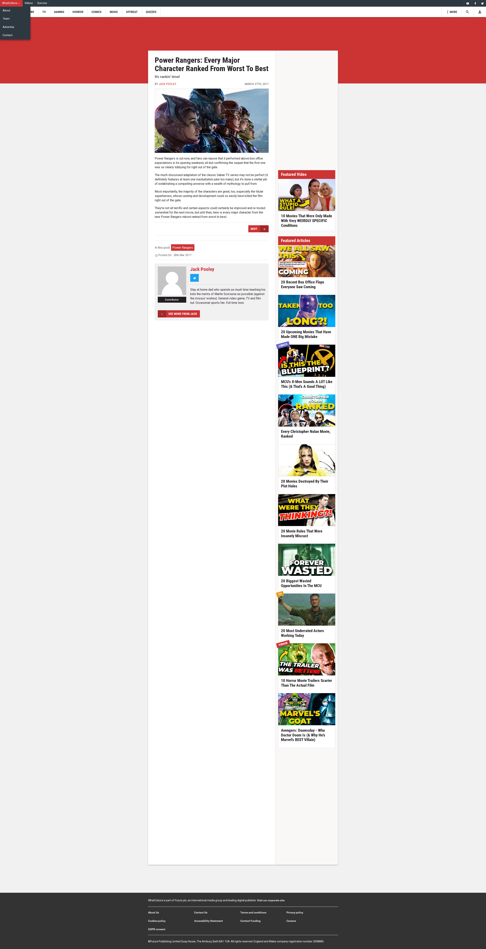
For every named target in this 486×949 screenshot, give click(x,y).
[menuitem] (11, 3)
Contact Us (200, 912)
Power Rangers (182, 247)
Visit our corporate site (271, 900)
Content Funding (250, 920)
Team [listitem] (6, 18)
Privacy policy (294, 912)
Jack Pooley (167, 84)
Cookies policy (157, 920)
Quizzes (42, 3)
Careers (291, 920)
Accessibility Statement (208, 920)
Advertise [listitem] (8, 27)
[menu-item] (31, 12)
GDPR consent (156, 929)
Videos (28, 3)
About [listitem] (6, 10)
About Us (153, 912)
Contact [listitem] (8, 35)
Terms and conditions (253, 912)
